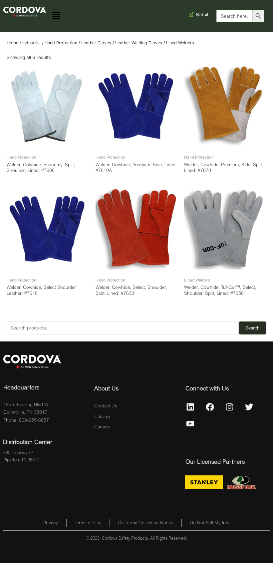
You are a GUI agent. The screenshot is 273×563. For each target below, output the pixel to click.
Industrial (31, 42)
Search (252, 327)
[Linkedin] (190, 406)
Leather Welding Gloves (138, 42)
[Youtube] (190, 423)
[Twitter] (249, 406)
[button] (56, 16)
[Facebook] (210, 406)
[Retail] (192, 14)
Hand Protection (61, 42)
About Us (106, 388)
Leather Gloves (96, 42)
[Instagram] (229, 406)
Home (12, 42)
